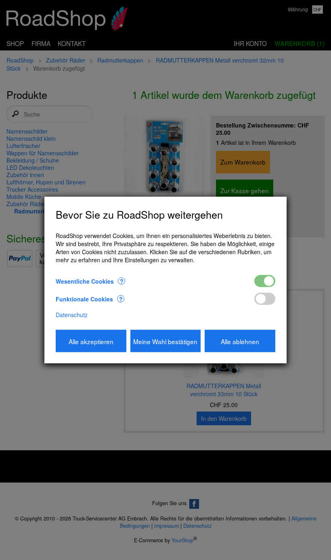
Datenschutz (72, 315)
